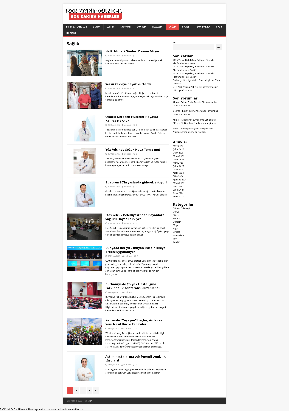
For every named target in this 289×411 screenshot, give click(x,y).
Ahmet (176, 119)
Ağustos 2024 (179, 179)
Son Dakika (203, 26)
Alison (176, 102)
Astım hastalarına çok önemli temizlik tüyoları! (135, 358)
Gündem (141, 26)
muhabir (127, 55)
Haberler (88, 401)
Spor (219, 26)
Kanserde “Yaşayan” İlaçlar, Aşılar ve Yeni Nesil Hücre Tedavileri (133, 322)
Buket (176, 128)
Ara (174, 42)
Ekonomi (125, 26)
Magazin (157, 26)
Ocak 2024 (178, 193)
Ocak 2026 (178, 152)
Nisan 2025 (178, 159)
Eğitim (110, 26)
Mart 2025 (178, 162)
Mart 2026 (178, 145)
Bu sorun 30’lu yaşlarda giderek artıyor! (136, 182)
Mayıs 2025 (178, 156)
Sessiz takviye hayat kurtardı (128, 84)
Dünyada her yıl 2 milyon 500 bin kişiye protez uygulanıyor (135, 250)
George (176, 110)
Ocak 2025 (178, 169)
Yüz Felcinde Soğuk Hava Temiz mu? (132, 149)
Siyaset (186, 26)
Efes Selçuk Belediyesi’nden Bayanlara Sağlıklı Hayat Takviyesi (135, 217)
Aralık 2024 (178, 172)
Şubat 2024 (178, 189)
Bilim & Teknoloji (76, 26)
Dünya (96, 26)
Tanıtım (176, 241)
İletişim (71, 33)
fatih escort (78, 409)
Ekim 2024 (178, 176)
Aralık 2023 (178, 196)
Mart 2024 (178, 186)
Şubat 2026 (178, 149)
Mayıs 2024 (178, 182)
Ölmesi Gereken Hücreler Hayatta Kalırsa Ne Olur (131, 119)
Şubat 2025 (178, 166)
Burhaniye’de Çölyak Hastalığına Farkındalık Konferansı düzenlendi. (132, 286)
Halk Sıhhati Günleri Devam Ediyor (132, 51)
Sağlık (172, 26)
